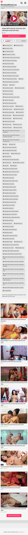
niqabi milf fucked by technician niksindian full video (13, 265)
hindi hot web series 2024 (10, 103)
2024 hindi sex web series (10, 66)
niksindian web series (9, 238)
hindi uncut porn (18, 118)
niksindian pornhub (8, 220)
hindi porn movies (19, 109)
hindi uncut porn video (9, 121)
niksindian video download (10, 229)
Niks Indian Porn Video (9, 54)
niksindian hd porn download (11, 199)
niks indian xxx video (19, 162)
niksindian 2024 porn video (10, 174)
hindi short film (7, 118)
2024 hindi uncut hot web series (11, 69)
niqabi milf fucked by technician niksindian (14, 261)
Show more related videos (14, 515)
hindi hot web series (8, 100)
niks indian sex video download (11, 159)
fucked (5, 85)
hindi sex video (7, 115)
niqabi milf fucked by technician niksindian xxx (13, 283)
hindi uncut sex (7, 124)
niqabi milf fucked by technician (11, 250)
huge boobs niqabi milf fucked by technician (11, 131)
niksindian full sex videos (10, 193)
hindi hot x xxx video (9, 106)
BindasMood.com (9, 4)
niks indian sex (7, 156)
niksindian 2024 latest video (10, 168)
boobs (21, 78)
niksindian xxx (18, 241)
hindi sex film (20, 112)
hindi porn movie (8, 109)
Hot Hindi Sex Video (8, 51)
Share (24, 40)
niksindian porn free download (11, 211)
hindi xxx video (18, 127)
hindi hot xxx (20, 106)
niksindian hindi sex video (10, 202)
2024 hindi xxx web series (10, 72)
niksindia (6, 165)
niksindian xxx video (8, 247)
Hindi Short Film (19, 45)
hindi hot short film (8, 94)
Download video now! (14, 36)
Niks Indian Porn (8, 45)
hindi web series (8, 127)
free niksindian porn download (11, 82)
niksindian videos (8, 232)
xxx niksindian (7, 290)
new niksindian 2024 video (10, 150)
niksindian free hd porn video (10, 180)
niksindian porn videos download (11, 217)
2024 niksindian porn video (10, 78)
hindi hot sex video (8, 91)
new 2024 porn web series (10, 147)
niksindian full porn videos (10, 190)
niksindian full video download (11, 196)
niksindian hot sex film (9, 205)
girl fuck (13, 85)
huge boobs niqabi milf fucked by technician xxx (11, 140)
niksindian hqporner (8, 208)
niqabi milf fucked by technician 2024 (12, 254)
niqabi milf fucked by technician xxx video (13, 287)
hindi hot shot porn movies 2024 (11, 97)
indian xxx (12, 144)
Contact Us (22, 532)
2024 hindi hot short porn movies (11, 57)
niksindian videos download (10, 235)
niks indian (6, 153)
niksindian (14, 165)
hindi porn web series (9, 112)
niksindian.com (20, 247)
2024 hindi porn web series (10, 60)
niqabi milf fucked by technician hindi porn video (13, 257)
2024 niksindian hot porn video (11, 75)
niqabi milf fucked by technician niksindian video (13, 274)
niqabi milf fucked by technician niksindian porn (13, 270)
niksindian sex (18, 223)
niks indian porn (16, 153)
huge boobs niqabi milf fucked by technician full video (11, 136)
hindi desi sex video (8, 88)
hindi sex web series (19, 115)
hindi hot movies (20, 88)
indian (5, 144)
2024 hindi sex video (9, 63)
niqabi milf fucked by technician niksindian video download (13, 279)
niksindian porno (8, 223)
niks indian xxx (7, 162)
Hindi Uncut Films (8, 48)
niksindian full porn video (10, 187)
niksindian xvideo (8, 241)
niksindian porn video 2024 (10, 214)
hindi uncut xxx (18, 124)
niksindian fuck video (9, 184)
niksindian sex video (8, 226)
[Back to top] (25, 532)
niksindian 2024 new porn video (11, 171)
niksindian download (9, 177)
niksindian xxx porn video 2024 (11, 244)
